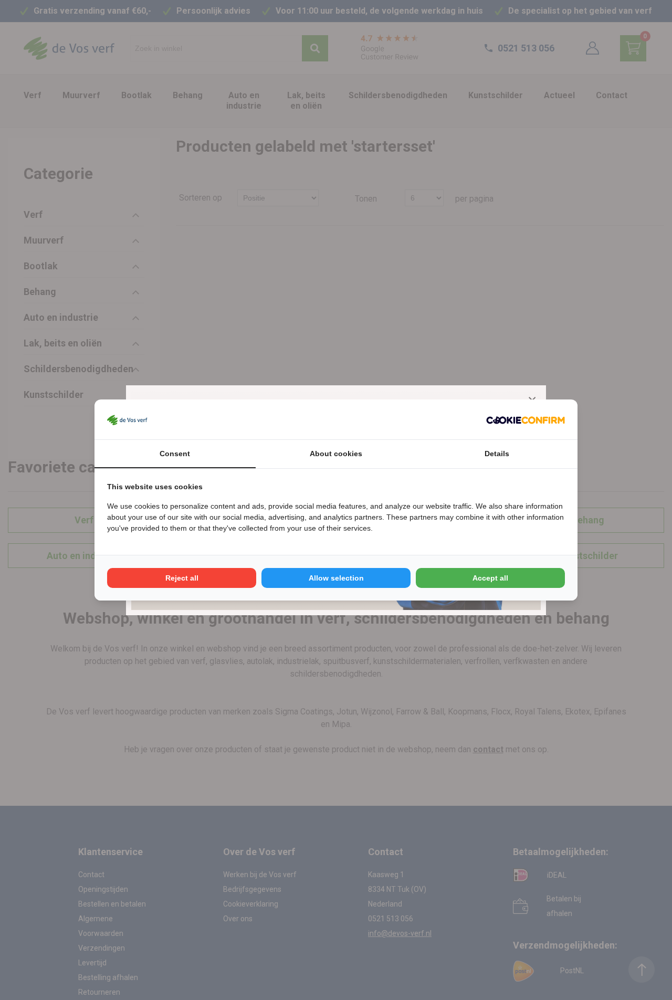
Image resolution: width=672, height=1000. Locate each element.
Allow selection (336, 578)
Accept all (490, 578)
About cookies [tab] (336, 453)
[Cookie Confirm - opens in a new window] (525, 419)
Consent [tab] (175, 453)
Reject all (181, 578)
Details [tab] (497, 453)
